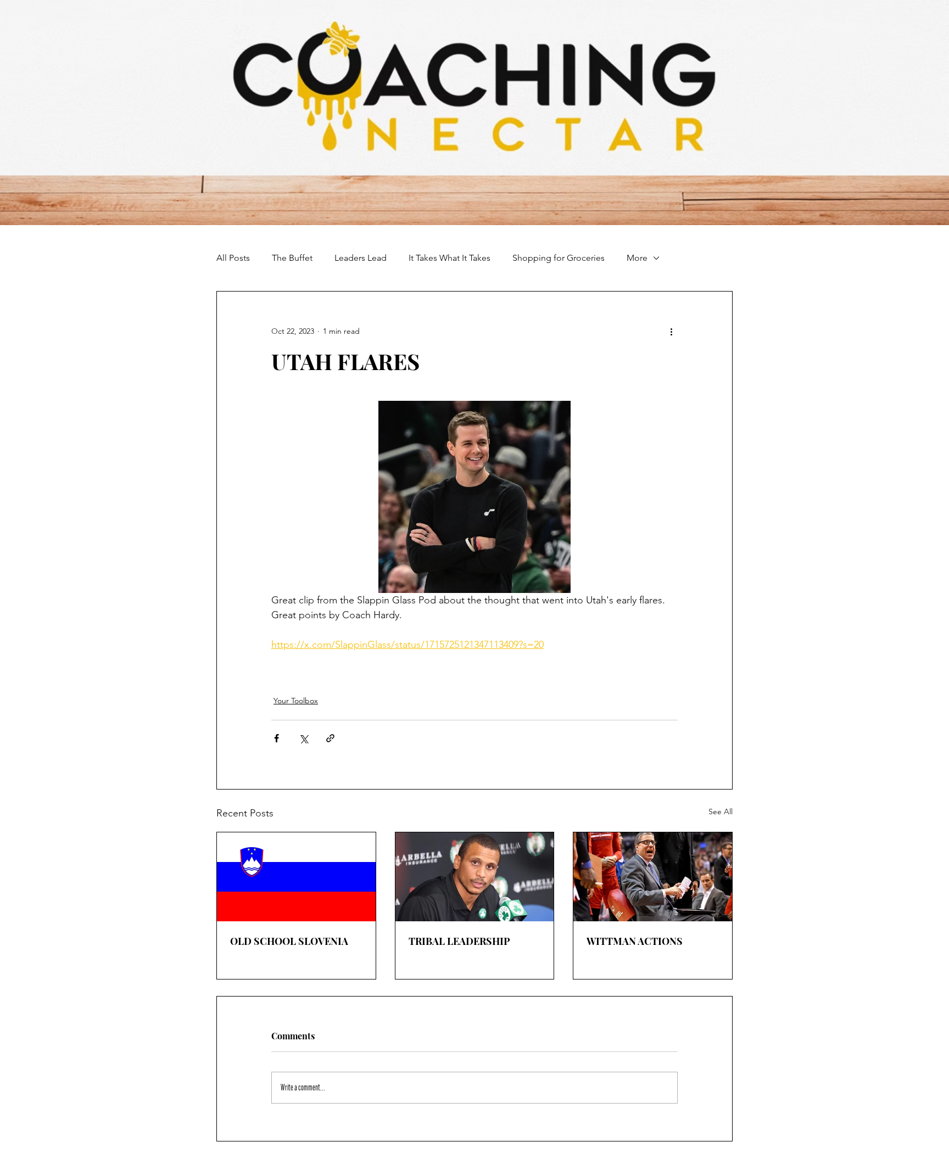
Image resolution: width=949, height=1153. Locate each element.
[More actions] (671, 331)
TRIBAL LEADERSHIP (459, 941)
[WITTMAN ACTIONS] (652, 876)
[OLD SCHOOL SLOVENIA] (296, 876)
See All (720, 811)
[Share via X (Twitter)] (303, 738)
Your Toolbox (295, 701)
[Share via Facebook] (276, 738)
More (637, 258)
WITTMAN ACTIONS (635, 941)
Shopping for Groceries (558, 258)
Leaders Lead (360, 258)
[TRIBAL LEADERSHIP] (474, 876)
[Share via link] (330, 738)
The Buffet (292, 258)
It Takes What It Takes (449, 258)
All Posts (233, 258)
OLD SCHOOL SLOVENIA (289, 941)
